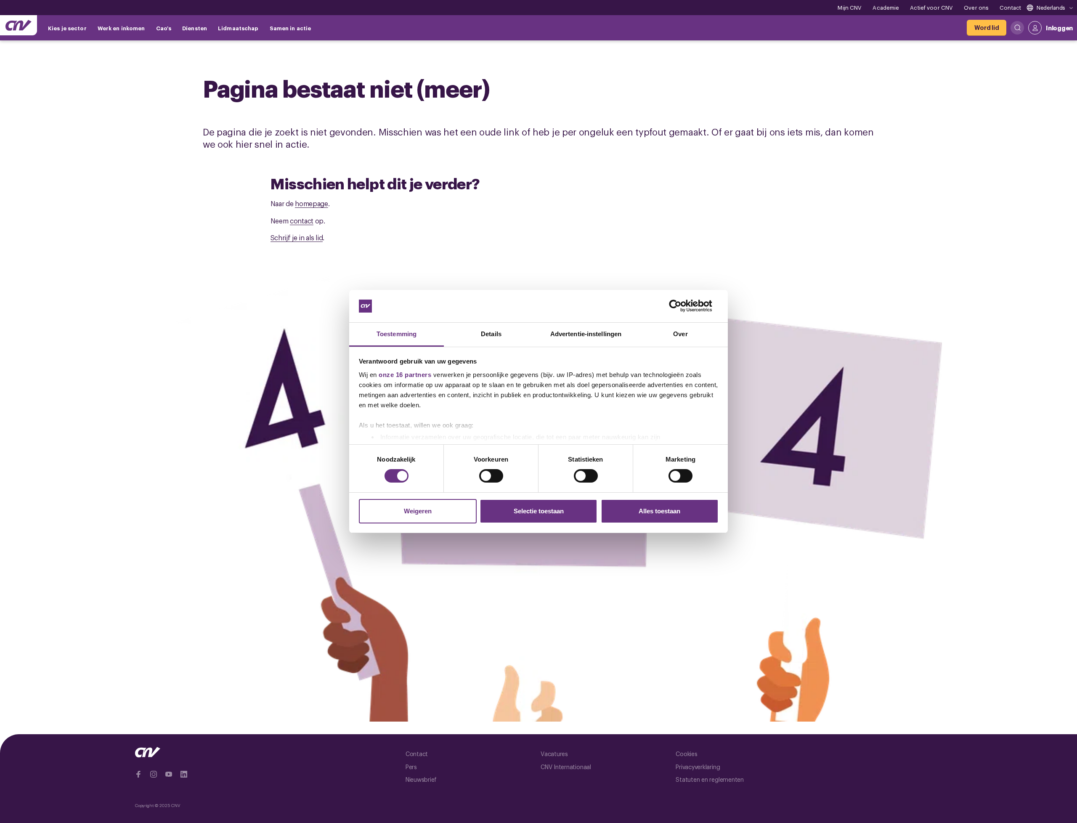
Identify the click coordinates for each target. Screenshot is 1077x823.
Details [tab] (491, 333)
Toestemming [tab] (396, 333)
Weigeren (418, 511)
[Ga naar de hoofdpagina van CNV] (18, 25)
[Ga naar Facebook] (138, 774)
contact (301, 220)
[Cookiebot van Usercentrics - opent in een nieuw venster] (682, 306)
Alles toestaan (659, 511)
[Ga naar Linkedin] (183, 774)
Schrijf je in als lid (297, 237)
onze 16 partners (405, 374)
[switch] (491, 476)
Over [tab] (680, 333)
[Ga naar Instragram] (153, 774)
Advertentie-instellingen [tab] (585, 333)
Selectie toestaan (539, 511)
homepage (311, 203)
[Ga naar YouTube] (168, 774)
